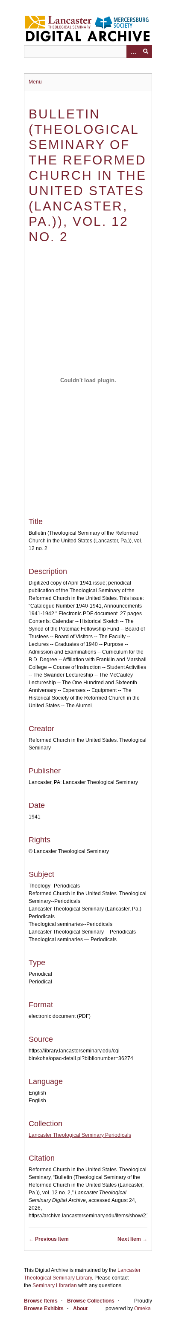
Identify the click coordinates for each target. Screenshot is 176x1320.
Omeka (142, 1308)
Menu (35, 82)
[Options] (132, 51)
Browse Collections (90, 1301)
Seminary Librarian (54, 1285)
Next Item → (132, 1239)
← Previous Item (49, 1239)
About (80, 1308)
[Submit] (145, 51)
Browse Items (41, 1301)
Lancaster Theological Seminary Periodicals (80, 1135)
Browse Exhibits (44, 1308)
